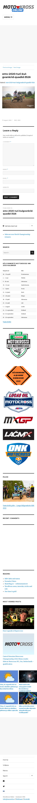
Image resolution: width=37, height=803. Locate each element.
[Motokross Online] (18, 8)
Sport (5, 776)
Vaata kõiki (7, 322)
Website (6, 187)
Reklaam (19, 799)
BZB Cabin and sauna (12, 579)
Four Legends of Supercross (13, 631)
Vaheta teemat (10, 226)
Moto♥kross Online (8, 797)
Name (5, 169)
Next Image (17, 67)
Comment (7, 142)
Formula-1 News (10, 581)
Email (5, 178)
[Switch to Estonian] (18, 791)
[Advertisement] (18, 44)
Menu (7, 17)
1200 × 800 (17, 120)
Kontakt (27, 799)
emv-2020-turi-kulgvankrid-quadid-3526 (20, 82)
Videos (6, 765)
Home (5, 760)
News (5, 770)
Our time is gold (10, 591)
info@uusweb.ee (9, 799)
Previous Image (7, 67)
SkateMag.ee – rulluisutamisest (16, 584)
